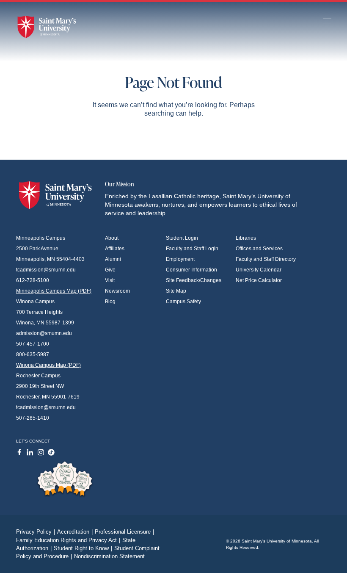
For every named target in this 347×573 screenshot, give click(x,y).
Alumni (113, 259)
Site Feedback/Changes (193, 280)
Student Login (182, 238)
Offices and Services (259, 249)
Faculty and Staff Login (192, 249)
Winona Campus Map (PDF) (48, 365)
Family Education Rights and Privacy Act (68, 540)
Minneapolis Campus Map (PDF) (53, 291)
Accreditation (75, 532)
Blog (110, 301)
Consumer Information (191, 270)
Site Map (176, 291)
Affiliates (114, 249)
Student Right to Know (83, 548)
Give (110, 270)
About (111, 238)
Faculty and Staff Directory (266, 259)
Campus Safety (183, 301)
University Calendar (258, 270)
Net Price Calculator (259, 280)
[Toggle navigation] (327, 21)
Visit (110, 280)
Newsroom (117, 291)
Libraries (246, 238)
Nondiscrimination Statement (109, 556)
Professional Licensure (124, 532)
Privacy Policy (35, 532)
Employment (180, 259)
